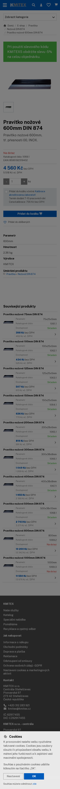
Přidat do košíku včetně (27, 196)
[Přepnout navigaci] (5, 5)
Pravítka (33, 25)
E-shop (21, 25)
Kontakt (8, 680)
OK (34, 776)
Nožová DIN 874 (16, 29)
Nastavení (13, 776)
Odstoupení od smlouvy (17, 661)
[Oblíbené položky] (48, 5)
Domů (11, 25)
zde (34, 784)
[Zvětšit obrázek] (30, 84)
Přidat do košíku (28, 213)
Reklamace (10, 656)
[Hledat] (33, 5)
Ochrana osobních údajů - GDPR (22, 665)
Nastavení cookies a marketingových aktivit (26, 672)
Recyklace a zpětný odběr (19, 629)
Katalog (8, 615)
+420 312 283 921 (18, 705)
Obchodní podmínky (15, 647)
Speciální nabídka (14, 619)
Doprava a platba (14, 651)
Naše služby (11, 610)
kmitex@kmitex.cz (19, 708)
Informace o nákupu (15, 642)
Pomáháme (10, 624)
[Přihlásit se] (41, 5)
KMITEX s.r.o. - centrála (18, 724)
